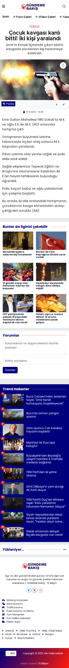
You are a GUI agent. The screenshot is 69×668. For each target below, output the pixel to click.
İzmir (5, 16)
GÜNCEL (34, 27)
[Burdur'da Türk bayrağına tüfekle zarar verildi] (51, 240)
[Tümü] (64, 549)
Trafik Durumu (15, 607)
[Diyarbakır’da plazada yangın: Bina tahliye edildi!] (51, 272)
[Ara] (64, 6)
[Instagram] (40, 590)
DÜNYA (36, 634)
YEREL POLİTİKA (27, 630)
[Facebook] (28, 590)
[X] (34, 590)
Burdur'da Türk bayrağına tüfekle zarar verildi (51, 254)
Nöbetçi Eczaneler (17, 600)
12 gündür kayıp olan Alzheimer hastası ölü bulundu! (16, 285)
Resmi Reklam (26, 638)
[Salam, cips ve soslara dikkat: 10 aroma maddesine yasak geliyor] (51, 303)
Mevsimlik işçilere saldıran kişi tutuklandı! (17, 253)
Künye (9, 638)
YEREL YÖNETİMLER (52, 630)
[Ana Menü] (3, 6)
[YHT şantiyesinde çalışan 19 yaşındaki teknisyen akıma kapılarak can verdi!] (18, 303)
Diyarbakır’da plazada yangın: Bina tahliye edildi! (49, 285)
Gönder (10, 370)
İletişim (49, 634)
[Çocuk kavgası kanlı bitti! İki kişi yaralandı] (34, 79)
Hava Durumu (14, 603)
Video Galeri (47, 17)
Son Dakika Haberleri (18, 618)
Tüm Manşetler (15, 614)
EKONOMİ (22, 634)
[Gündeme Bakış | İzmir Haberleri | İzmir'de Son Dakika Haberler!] (33, 6)
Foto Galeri (24, 17)
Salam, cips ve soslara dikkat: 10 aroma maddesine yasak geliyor (49, 318)
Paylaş (10, 103)
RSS (12, 653)
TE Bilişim (43, 663)
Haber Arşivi (13, 621)
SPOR (8, 634)
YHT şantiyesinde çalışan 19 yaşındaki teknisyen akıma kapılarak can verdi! (15, 318)
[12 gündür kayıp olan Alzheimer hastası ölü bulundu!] (18, 272)
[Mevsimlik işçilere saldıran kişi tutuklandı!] (18, 240)
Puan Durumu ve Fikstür (20, 611)
